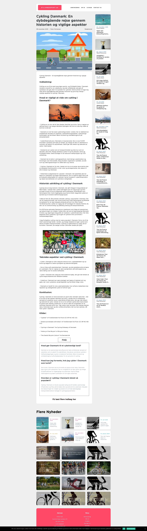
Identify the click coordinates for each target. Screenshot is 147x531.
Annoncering (75, 7)
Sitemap (87, 525)
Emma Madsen (100, 28)
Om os (83, 7)
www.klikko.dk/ (61, 526)
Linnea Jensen (100, 77)
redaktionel (88, 29)
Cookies (89, 7)
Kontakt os (98, 7)
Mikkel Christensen (101, 53)
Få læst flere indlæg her (64, 399)
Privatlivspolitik (131, 528)
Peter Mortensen (55, 29)
